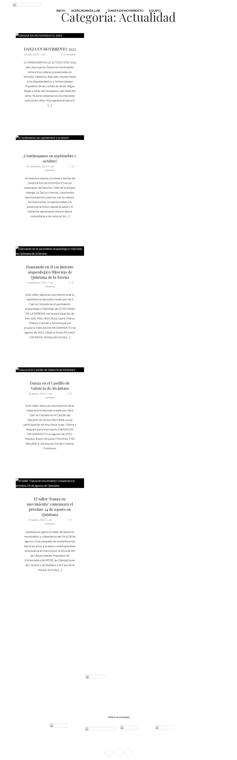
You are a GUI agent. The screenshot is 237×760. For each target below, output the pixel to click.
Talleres (59, 44)
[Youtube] (128, 752)
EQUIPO (155, 10)
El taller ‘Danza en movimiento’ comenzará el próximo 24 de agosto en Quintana (50, 506)
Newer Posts (145, 602)
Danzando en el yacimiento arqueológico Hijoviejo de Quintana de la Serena (49, 272)
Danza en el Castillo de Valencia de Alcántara (50, 385)
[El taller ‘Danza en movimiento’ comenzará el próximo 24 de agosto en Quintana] (50, 483)
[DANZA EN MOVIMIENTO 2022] (50, 35)
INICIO (61, 10)
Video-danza (59, 262)
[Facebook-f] (109, 752)
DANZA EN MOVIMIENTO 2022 (50, 48)
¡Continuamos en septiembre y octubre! (50, 158)
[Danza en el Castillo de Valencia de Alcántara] (50, 369)
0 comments (70, 54)
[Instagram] (118, 752)
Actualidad (42, 44)
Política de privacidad (118, 717)
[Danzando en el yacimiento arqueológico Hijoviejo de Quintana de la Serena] (50, 251)
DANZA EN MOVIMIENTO (125, 10)
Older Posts (28, 602)
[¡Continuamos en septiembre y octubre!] (50, 137)
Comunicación (53, 54)
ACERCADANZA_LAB (85, 10)
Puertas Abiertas (58, 146)
